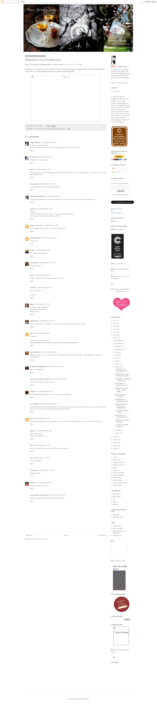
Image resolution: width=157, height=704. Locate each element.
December (118, 340)
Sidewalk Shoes (71, 64)
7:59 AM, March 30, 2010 (55, 366)
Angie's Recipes (35, 142)
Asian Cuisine (117, 478)
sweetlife (33, 287)
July (116, 355)
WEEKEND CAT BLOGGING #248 (121, 416)
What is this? (119, 589)
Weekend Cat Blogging (59, 129)
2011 (115, 335)
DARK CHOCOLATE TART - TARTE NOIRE (121, 390)
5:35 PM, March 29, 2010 (44, 287)
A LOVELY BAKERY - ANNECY (122, 426)
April (117, 364)
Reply (32, 150)
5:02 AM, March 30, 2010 (49, 352)
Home (66, 535)
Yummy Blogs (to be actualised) (119, 532)
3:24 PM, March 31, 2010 (41, 458)
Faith (32, 275)
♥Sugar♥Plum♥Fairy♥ (37, 196)
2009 (115, 437)
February (118, 430)
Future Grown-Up (36, 225)
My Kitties (116, 515)
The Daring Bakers (118, 473)
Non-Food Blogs (118, 528)
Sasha (32, 250)
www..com (119, 571)
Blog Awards (117, 496)
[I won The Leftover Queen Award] (120, 652)
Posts (115, 168)
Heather (32, 391)
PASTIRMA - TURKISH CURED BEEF (122, 380)
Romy (32, 169)
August (117, 352)
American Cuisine (118, 475)
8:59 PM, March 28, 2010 (42, 169)
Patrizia (32, 157)
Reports (115, 504)
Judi (31, 333)
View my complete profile (119, 83)
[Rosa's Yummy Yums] (112, 211)
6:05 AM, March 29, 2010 (49, 238)
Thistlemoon (34, 321)
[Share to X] (51, 126)
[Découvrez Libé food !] (112, 284)
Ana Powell (33, 263)
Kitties (43, 129)
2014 (115, 326)
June (116, 358)
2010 (115, 338)
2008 (115, 440)
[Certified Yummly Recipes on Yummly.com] (120, 291)
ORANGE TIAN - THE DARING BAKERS (122, 375)
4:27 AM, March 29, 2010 (50, 225)
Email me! (116, 91)
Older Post (102, 535)
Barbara (32, 431)
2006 (115, 446)
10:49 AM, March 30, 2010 (58, 379)
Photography (49, 129)
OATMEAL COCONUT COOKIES (122, 421)
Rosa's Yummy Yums (120, 66)
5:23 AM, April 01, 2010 (57, 495)
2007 (115, 443)
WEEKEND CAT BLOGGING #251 (121, 370)
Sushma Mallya (35, 238)
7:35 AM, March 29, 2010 (42, 250)
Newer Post (29, 535)
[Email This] (47, 126)
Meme (115, 502)
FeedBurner (124, 195)
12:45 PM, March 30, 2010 (48, 404)
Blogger (86, 699)
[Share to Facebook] (53, 126)
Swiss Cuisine (117, 485)
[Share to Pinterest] (55, 126)
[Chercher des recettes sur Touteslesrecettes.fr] (118, 561)
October (117, 346)
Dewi (31, 418)
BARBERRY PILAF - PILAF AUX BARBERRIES (121, 406)
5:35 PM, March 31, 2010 (46, 470)
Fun (114, 499)
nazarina (33, 209)
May (116, 361)
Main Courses (117, 460)
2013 (115, 329)
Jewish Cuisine (117, 480)
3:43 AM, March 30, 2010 (42, 333)
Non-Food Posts (118, 517)
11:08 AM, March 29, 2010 (46, 263)
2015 (115, 323)
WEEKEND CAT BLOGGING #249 (121, 400)
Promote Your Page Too (117, 213)
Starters (115, 457)
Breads (115, 467)
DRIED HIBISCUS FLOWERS (121, 396)
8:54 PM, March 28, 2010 (44, 157)
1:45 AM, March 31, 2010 (42, 445)
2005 (115, 448)
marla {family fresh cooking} (39, 495)
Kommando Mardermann (38, 366)
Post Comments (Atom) (40, 539)
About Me (116, 494)
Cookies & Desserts (119, 462)
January (117, 433)
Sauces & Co (117, 470)
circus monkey (34, 404)
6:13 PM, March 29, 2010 (42, 304)
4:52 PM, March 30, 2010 (44, 431)
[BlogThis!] (49, 126)
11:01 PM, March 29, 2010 (47, 321)
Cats (39, 129)
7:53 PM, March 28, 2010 (48, 142)
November (118, 343)
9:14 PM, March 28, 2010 (53, 196)
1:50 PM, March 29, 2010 (42, 275)
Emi (31, 458)
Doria (32, 304)
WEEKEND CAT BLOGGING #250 (121, 384)
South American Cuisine (120, 483)
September (118, 349)
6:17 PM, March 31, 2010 (44, 483)
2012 (115, 332)
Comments (117, 172)
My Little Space (35, 352)
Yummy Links (117, 535)
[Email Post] (68, 129)
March (117, 367)
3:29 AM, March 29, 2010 (44, 209)
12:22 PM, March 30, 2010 (44, 391)
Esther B (33, 482)
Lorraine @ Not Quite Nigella (39, 379)
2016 (115, 320)
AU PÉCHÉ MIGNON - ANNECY (122, 411)
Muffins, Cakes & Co (119, 465)
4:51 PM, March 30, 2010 (42, 418)
